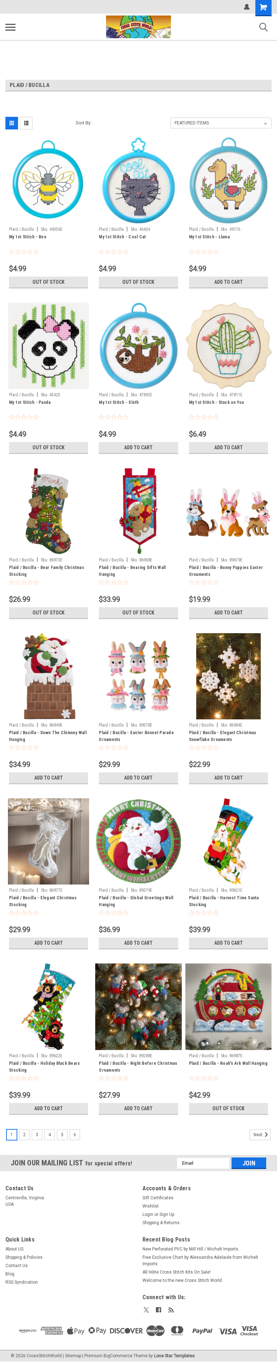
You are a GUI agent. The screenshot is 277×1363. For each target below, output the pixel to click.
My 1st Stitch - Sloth (118, 402)
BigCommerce (118, 1355)
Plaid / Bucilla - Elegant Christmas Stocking (42, 901)
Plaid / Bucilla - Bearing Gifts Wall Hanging (132, 571)
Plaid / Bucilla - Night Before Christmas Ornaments (138, 1067)
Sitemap (73, 1355)
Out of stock (48, 282)
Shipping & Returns (161, 1222)
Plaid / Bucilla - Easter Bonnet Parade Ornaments (136, 736)
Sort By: (84, 122)
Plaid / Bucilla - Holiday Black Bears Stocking (44, 1067)
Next (259, 1134)
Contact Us (16, 1265)
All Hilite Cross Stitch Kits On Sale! (176, 1272)
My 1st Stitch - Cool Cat (122, 236)
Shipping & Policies (24, 1257)
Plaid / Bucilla (21, 229)
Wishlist (150, 1206)
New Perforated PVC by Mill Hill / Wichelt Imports (190, 1249)
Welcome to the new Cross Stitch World (182, 1280)
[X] (146, 1310)
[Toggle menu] (10, 27)
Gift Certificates (157, 1197)
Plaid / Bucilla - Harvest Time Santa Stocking (224, 901)
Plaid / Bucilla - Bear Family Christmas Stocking (46, 571)
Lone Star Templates (174, 1355)
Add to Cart (228, 282)
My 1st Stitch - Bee (28, 236)
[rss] (171, 1310)
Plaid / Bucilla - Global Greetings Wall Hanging (136, 901)
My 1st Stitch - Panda (29, 402)
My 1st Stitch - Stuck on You (216, 402)
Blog (9, 1273)
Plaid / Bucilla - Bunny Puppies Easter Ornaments (226, 571)
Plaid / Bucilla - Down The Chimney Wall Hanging (48, 736)
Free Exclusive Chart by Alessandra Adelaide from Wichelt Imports (200, 1260)
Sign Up (166, 1214)
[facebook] (158, 1310)
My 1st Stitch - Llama (209, 236)
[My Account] (247, 7)
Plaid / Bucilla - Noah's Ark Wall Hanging (228, 1063)
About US (14, 1249)
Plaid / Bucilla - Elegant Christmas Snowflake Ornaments (222, 736)
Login (147, 1214)
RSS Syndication (21, 1282)
